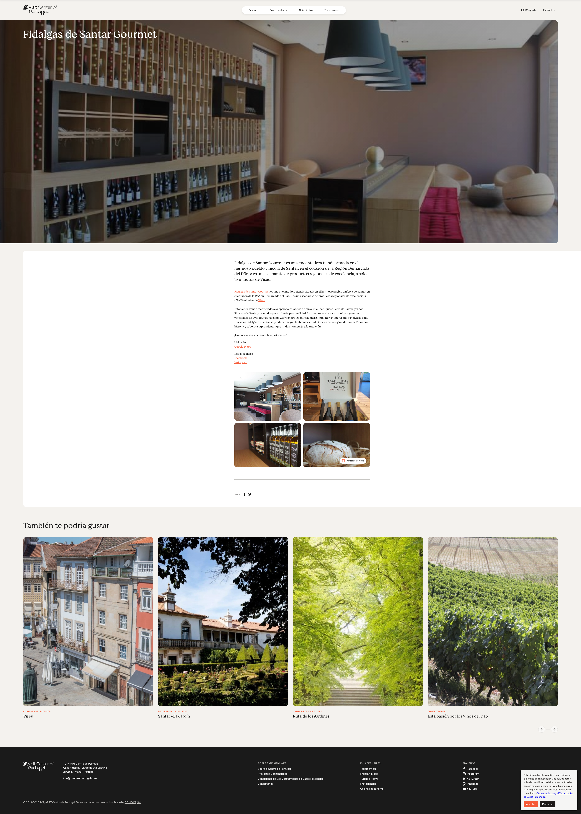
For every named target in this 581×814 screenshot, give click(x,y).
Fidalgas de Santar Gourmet (252, 292)
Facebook (240, 358)
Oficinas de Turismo (372, 789)
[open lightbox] (267, 396)
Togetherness (368, 769)
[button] (549, 10)
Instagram (240, 362)
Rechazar (547, 804)
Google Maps (242, 347)
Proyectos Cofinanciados (272, 774)
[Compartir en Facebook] (244, 494)
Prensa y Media (369, 774)
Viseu (261, 300)
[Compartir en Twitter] (250, 494)
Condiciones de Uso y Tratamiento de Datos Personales (290, 779)
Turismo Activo (369, 779)
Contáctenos (265, 784)
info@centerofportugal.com (80, 778)
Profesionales (368, 784)
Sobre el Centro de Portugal (274, 769)
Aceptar (530, 804)
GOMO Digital (133, 802)
